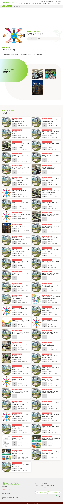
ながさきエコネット (57, 3)
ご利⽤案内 (44, 3)
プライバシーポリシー (40, 488)
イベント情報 (25, 3)
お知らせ (20, 3)
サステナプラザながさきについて (35, 3)
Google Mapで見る (6, 489)
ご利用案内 (53, 485)
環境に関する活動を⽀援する (47, 1)
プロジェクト (49, 3)
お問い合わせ (58, 1)
